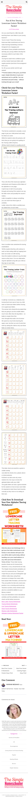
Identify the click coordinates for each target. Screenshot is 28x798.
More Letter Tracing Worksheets (11, 601)
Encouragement (14, 746)
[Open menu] (1, 2)
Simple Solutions (14, 768)
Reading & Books (14, 759)
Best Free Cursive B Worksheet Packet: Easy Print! (7, 669)
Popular (14, 755)
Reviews (14, 763)
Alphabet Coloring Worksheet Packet (12, 613)
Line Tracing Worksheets (9, 606)
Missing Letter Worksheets (9, 611)
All (20, 17)
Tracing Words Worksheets (9, 604)
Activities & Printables (13, 17)
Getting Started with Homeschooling (14, 750)
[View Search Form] (26, 2)
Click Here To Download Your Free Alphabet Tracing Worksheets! (14, 502)
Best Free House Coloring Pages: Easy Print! (21, 669)
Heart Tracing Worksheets (9, 608)
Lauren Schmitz (16, 29)
